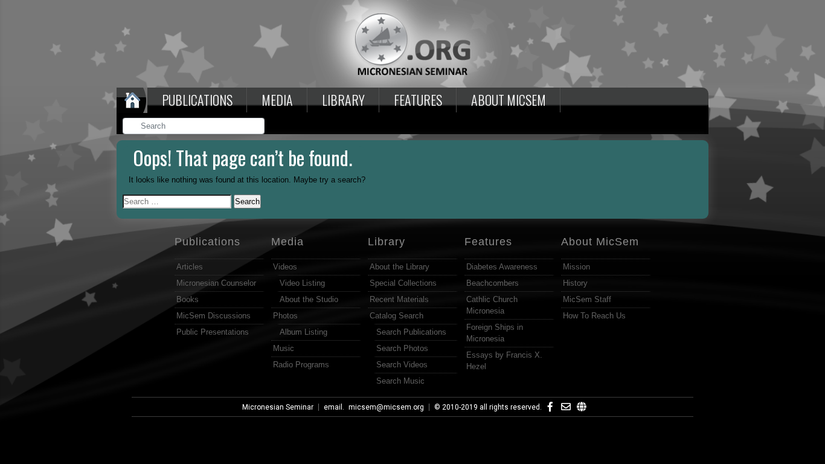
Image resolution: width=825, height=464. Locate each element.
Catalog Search (396, 315)
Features (418, 99)
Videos (285, 266)
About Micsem (508, 99)
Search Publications (411, 332)
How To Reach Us (594, 315)
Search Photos (402, 348)
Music (283, 348)
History (575, 283)
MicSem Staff (587, 299)
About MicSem (600, 242)
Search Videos (402, 364)
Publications (197, 99)
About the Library (399, 266)
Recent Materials (399, 299)
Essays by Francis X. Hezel (504, 360)
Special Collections (403, 283)
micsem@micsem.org (386, 407)
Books (187, 299)
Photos (285, 315)
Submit (256, 127)
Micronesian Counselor (216, 283)
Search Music (400, 380)
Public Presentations (212, 332)
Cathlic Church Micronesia (492, 305)
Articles (189, 266)
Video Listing (302, 283)
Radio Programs (301, 364)
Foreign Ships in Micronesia (494, 333)
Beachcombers (492, 283)
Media (277, 99)
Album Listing (303, 332)
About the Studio (309, 299)
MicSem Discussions (213, 315)
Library (343, 99)
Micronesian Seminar (277, 407)
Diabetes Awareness (502, 266)
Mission (576, 266)
